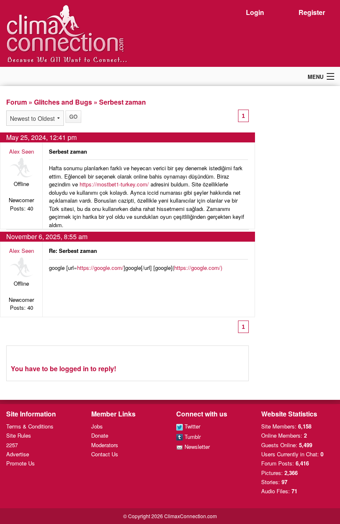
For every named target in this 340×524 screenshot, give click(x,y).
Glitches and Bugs (63, 102)
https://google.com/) (198, 268)
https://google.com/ (100, 268)
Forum (16, 102)
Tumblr (192, 437)
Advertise (17, 454)
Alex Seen (21, 151)
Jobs (97, 426)
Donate (99, 435)
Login (255, 12)
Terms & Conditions (29, 426)
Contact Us (104, 454)
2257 (12, 445)
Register (312, 12)
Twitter (191, 426)
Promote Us (20, 463)
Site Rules (18, 435)
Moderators (104, 445)
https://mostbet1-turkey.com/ (114, 184)
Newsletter (196, 447)
